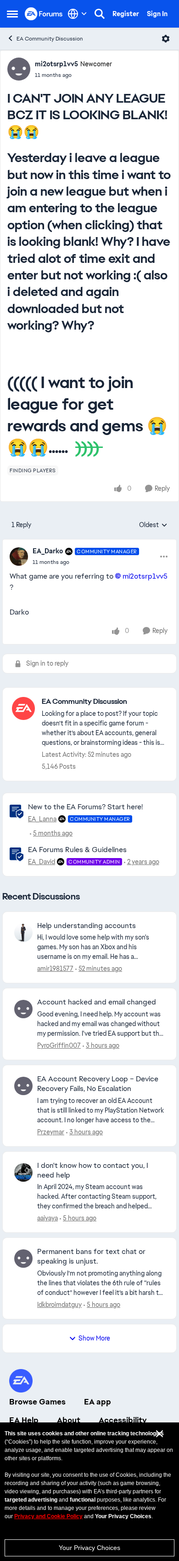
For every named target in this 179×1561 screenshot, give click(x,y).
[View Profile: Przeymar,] (23, 1086)
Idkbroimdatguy (59, 1304)
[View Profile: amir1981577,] (23, 932)
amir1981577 (55, 968)
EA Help (24, 1420)
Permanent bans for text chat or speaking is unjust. (91, 1256)
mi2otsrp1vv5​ (145, 576)
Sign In (157, 14)
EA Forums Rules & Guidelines (77, 849)
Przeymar (50, 1132)
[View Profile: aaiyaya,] (23, 1172)
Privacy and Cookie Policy (48, 1516)
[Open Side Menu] (12, 14)
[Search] (99, 13)
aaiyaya (47, 1218)
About (68, 1420)
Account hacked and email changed (96, 1002)
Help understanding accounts (86, 925)
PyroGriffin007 (59, 1045)
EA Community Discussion (50, 38)
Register (125, 14)
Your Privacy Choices (89, 1547)
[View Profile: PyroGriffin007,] (23, 1009)
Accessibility (123, 1420)
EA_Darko (48, 551)
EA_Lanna (42, 819)
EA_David (41, 862)
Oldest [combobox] (153, 525)
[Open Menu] (165, 38)
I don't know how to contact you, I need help (92, 1170)
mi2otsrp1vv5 (56, 64)
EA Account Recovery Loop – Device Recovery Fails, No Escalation (97, 1083)
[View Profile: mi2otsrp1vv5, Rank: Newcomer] (18, 69)
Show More (94, 1338)
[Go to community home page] (44, 13)
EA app (97, 1402)
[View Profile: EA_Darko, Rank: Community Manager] (19, 556)
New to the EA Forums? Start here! (85, 807)
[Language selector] (77, 14)
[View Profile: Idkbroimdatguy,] (23, 1258)
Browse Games (37, 1402)
